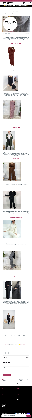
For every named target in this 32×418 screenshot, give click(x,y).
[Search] (24, 3)
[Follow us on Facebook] (2, 413)
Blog (17, 399)
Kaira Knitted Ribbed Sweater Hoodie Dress (16, 217)
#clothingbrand (6, 345)
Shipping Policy (3, 405)
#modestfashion (22, 344)
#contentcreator (19, 345)
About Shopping (19, 389)
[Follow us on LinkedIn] (6, 413)
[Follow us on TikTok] (5, 413)
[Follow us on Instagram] (3, 413)
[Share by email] (9, 33)
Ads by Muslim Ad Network (16, 11)
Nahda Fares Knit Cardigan (16, 127)
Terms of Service (4, 404)
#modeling (24, 345)
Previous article (5, 357)
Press (18, 398)
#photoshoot (15, 345)
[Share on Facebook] (5, 33)
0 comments (27, 33)
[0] (29, 3)
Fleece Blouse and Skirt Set (16, 247)
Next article (27, 357)
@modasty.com (6, 344)
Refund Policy (3, 406)
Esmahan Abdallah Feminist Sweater (16, 306)
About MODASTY (4, 389)
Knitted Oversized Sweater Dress (16, 73)
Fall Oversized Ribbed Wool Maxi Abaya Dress (16, 276)
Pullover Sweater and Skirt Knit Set (16, 43)
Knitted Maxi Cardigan (16, 158)
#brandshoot (11, 345)
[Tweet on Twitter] (8, 33)
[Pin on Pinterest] (6, 33)
